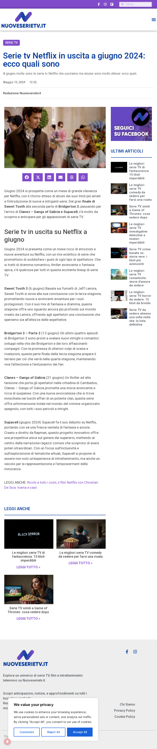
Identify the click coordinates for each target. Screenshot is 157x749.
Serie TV (11, 42)
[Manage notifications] (7, 741)
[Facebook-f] (98, 4)
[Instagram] (105, 4)
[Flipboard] (112, 4)
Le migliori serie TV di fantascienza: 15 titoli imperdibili (28, 556)
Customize (27, 732)
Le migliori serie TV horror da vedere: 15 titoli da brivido (140, 297)
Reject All (53, 732)
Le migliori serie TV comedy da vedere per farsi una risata (80, 554)
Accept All (80, 732)
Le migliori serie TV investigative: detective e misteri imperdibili (138, 233)
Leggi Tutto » (28, 567)
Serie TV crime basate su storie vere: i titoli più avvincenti (140, 256)
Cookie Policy (124, 717)
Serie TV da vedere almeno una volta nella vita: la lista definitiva (140, 317)
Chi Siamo (127, 704)
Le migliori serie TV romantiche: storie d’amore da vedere (139, 278)
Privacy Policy (124, 710)
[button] (153, 19)
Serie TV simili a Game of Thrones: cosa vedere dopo (28, 610)
